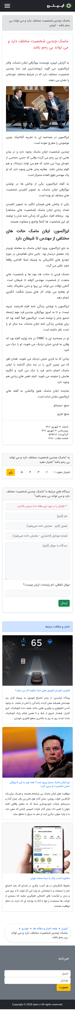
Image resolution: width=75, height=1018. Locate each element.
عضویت (63, 987)
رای (11, 472)
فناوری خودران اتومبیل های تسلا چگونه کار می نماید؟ (42, 690)
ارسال (64, 603)
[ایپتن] (59, 5)
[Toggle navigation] (7, 5)
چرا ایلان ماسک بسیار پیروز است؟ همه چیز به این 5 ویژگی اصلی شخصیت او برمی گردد (40, 784)
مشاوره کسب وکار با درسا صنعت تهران (50, 878)
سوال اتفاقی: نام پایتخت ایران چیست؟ (46, 585)
